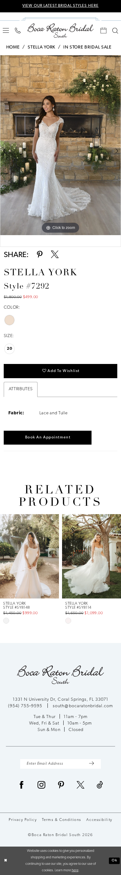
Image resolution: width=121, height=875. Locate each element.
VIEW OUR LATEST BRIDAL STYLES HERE (60, 6)
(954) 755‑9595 (26, 706)
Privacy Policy (23, 820)
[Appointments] (104, 31)
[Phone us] (18, 31)
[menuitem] (6, 30)
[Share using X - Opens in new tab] (55, 255)
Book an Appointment (48, 437)
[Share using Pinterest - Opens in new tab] (40, 255)
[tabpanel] (60, 145)
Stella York (41, 47)
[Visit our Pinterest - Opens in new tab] (61, 786)
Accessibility (99, 820)
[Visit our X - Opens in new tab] (80, 786)
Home (13, 47)
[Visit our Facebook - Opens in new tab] (21, 786)
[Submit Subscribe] (92, 764)
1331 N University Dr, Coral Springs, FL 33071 (61, 699)
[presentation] (55, 556)
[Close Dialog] (5, 861)
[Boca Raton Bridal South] (60, 30)
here (75, 870)
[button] (6, 30)
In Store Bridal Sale (87, 47)
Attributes (21, 389)
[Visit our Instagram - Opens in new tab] (41, 786)
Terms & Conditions (61, 820)
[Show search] (115, 31)
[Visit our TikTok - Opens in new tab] (100, 786)
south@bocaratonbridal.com (83, 706)
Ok (114, 860)
